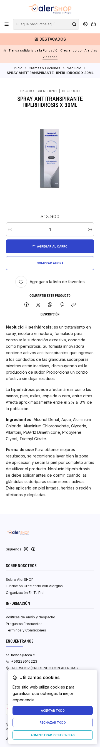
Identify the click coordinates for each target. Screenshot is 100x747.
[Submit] (74, 24)
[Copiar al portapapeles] (74, 304)
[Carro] (93, 24)
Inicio (18, 68)
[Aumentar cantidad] (90, 229)
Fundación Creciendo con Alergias (34, 586)
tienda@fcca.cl (23, 655)
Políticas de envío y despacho (30, 617)
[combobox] (46, 24)
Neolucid (74, 68)
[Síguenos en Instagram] (26, 549)
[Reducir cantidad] (10, 229)
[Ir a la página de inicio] (50, 9)
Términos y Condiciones (26, 630)
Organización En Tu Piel (25, 593)
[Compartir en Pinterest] (62, 304)
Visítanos (50, 57)
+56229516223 (24, 661)
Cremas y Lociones (44, 68)
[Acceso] (85, 24)
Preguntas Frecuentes (24, 624)
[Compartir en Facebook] (26, 304)
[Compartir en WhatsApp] (50, 304)
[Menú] (6, 24)
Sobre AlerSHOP (20, 579)
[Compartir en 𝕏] (38, 304)
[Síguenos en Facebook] (33, 549)
